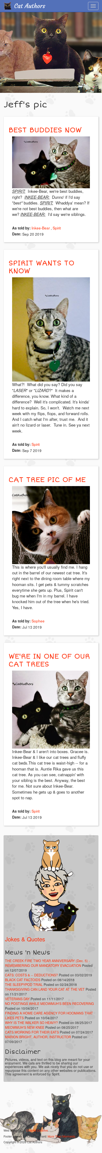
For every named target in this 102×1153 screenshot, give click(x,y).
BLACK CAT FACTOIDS (22, 979)
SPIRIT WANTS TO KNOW (41, 267)
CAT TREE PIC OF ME (47, 479)
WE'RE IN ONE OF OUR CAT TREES (49, 660)
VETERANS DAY (17, 998)
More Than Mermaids (61, 1136)
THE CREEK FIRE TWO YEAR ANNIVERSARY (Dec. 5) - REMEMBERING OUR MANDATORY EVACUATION (47, 963)
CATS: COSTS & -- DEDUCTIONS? (31, 975)
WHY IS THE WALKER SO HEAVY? (32, 1022)
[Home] (7, 6)
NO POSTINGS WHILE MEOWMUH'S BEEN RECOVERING (49, 1003)
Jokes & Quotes (25, 939)
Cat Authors (29, 6)
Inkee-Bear (41, 227)
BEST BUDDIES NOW (45, 130)
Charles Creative (37, 1130)
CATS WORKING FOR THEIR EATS (32, 1032)
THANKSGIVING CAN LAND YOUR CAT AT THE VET (45, 989)
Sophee (38, 620)
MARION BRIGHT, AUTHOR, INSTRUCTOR (38, 1036)
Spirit (57, 227)
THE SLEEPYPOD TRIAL (24, 984)
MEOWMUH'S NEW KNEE (24, 1027)
